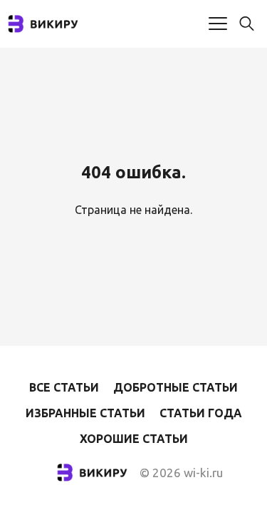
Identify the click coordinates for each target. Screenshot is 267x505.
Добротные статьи (175, 387)
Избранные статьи (85, 413)
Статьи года (200, 413)
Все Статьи (64, 387)
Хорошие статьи (134, 438)
